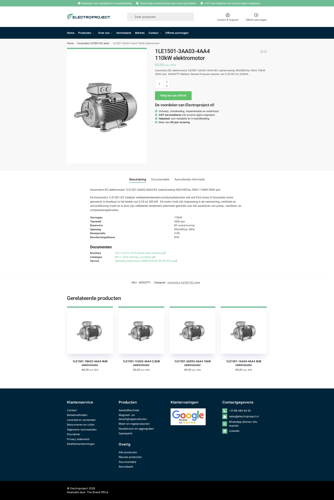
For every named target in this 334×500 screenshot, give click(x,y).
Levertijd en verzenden (81, 420)
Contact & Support (227, 19)
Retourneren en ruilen (81, 424)
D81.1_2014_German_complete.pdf (135, 257)
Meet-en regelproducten (134, 423)
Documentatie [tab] (160, 179)
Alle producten (128, 452)
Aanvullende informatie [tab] (189, 179)
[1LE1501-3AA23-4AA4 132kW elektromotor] (265, 51)
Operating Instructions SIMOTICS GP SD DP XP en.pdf (146, 261)
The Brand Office (97, 492)
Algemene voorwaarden (82, 429)
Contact (72, 410)
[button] (167, 82)
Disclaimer (73, 434)
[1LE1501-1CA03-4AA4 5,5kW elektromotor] (141, 330)
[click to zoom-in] (107, 105)
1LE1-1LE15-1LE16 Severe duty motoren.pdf (140, 253)
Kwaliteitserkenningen (81, 444)
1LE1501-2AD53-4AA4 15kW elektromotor (192, 363)
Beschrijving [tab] (137, 179)
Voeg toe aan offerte (173, 95)
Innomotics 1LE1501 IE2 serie (93, 43)
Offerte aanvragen (256, 19)
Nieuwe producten (130, 457)
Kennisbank (126, 466)
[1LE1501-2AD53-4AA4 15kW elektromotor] (192, 330)
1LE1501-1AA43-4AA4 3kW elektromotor (243, 363)
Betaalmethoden (77, 415)
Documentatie (127, 462)
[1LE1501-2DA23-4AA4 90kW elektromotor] (262, 51)
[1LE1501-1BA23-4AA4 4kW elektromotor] (90, 330)
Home (70, 43)
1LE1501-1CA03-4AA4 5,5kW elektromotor (141, 363)
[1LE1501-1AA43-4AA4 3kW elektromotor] (244, 330)
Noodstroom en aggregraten (136, 428)
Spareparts (125, 433)
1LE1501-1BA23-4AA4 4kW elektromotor (90, 363)
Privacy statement (78, 439)
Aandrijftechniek (129, 410)
